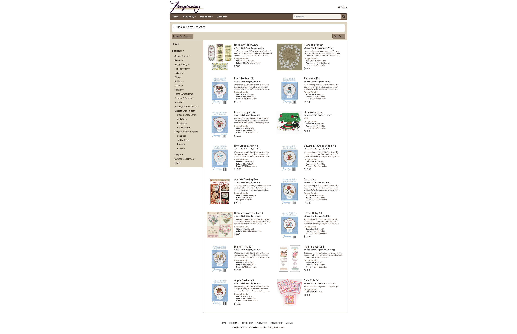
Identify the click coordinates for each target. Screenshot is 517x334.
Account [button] (221, 16)
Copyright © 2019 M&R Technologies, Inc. (249, 327)
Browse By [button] (188, 16)
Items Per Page (181, 36)
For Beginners (183, 127)
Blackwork (182, 123)
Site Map (290, 323)
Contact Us (233, 323)
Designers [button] (205, 16)
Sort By (338, 36)
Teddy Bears (183, 140)
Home (175, 16)
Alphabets (182, 119)
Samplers (181, 136)
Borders (181, 144)
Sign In (344, 7)
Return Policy (247, 323)
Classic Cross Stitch (186, 115)
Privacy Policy (261, 323)
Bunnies (181, 148)
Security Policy (276, 323)
